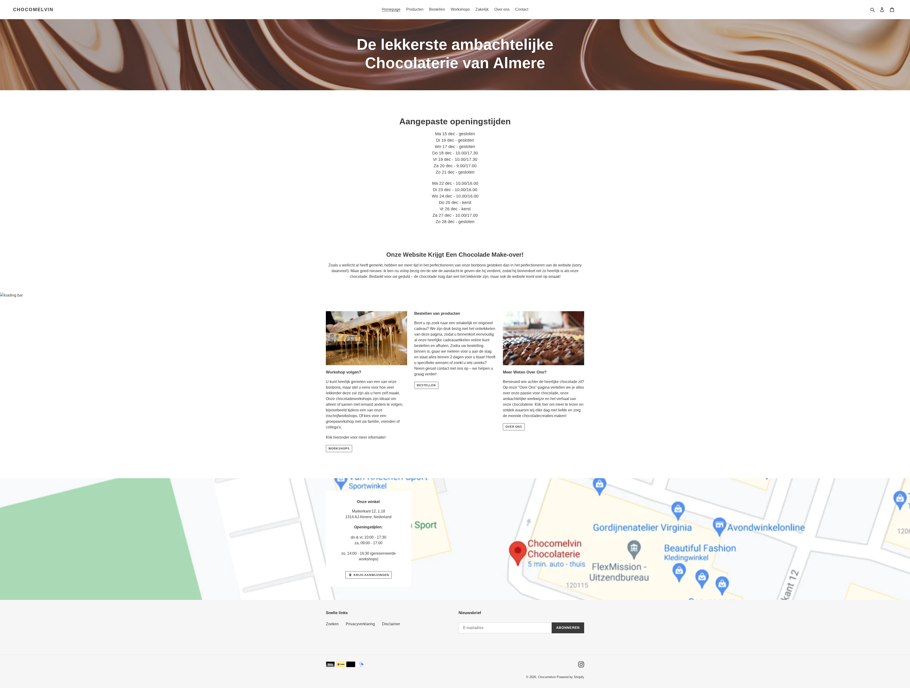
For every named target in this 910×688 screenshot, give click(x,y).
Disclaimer (391, 624)
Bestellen (426, 385)
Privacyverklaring (360, 624)
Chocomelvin (33, 9)
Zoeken (332, 624)
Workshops (339, 448)
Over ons (513, 426)
